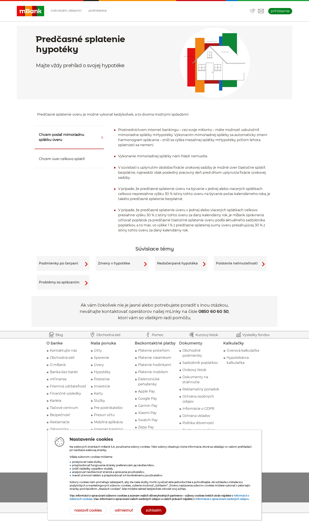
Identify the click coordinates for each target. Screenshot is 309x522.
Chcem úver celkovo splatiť (62, 159)
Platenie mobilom (153, 372)
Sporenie (101, 358)
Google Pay (147, 399)
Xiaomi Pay (147, 413)
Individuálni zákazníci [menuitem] (66, 10)
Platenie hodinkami (154, 365)
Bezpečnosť (60, 415)
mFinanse (58, 379)
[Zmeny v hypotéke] (122, 263)
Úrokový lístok (194, 370)
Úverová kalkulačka (243, 350)
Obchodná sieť (62, 358)
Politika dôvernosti (198, 423)
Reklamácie (60, 422)
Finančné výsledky (65, 393)
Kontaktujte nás (63, 350)
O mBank (58, 365)
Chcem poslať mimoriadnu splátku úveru (61, 137)
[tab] (71, 137)
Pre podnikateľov (108, 408)
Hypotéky (102, 372)
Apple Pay (146, 391)
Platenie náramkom (154, 358)
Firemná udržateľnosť (68, 386)
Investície (102, 386)
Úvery (99, 365)
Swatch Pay (148, 420)
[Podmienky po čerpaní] (63, 263)
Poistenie (102, 379)
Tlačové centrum (64, 408)
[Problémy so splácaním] (63, 282)
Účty (98, 350)
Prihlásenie (280, 11)
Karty (98, 393)
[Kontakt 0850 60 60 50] (252, 11)
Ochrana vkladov (196, 416)
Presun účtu (104, 415)
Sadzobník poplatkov (200, 363)
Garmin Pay (147, 406)
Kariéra (55, 401)
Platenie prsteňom (154, 350)
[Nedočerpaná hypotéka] (181, 263)
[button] (261, 11)
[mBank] (30, 11)
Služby (99, 401)
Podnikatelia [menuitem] (97, 10)
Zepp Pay (146, 427)
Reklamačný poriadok (200, 389)
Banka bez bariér (64, 372)
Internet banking (108, 429)
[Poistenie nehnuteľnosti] (240, 263)
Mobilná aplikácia (108, 422)
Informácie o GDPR (198, 409)
